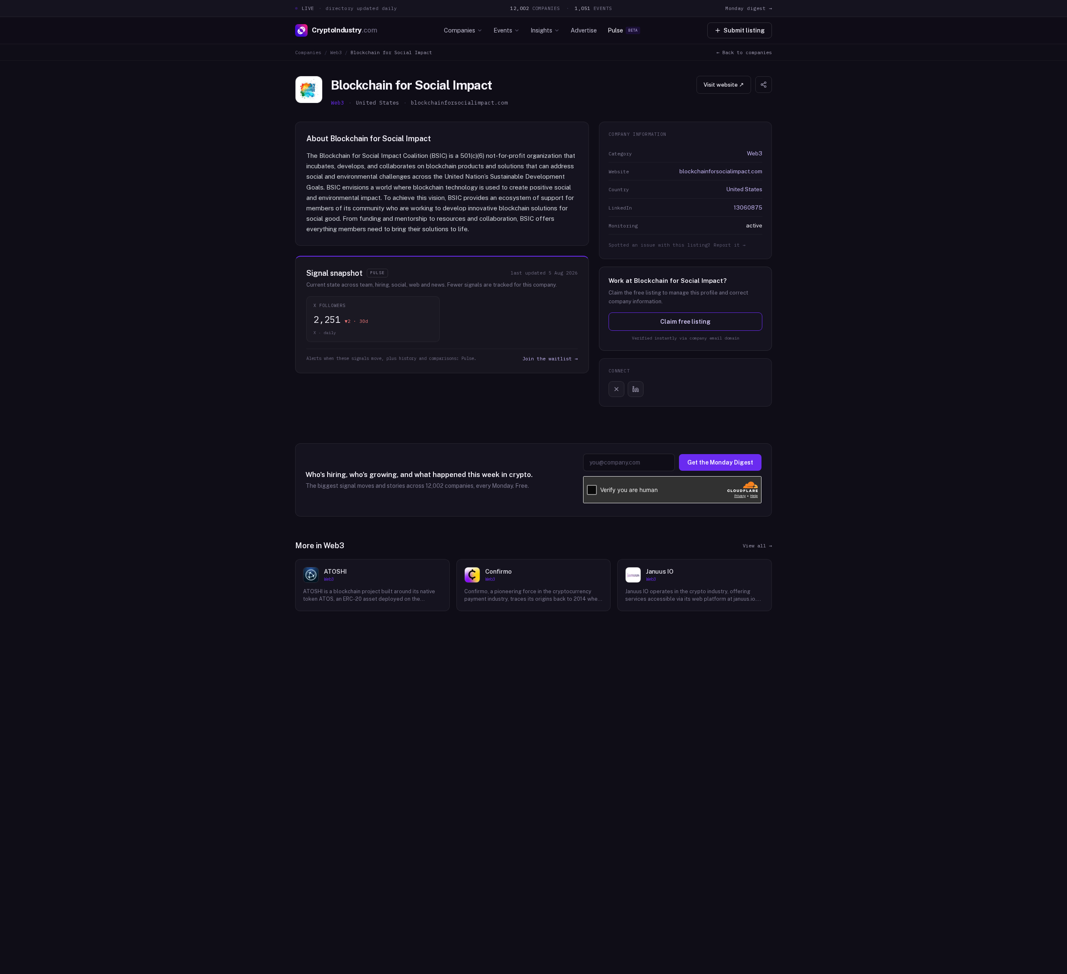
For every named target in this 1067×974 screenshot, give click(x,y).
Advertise (584, 30)
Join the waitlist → (550, 358)
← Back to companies (744, 52)
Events (502, 30)
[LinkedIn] (636, 389)
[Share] (763, 84)
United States (744, 189)
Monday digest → (748, 8)
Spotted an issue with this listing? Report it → (677, 245)
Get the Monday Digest (720, 462)
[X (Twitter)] (616, 389)
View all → (757, 545)
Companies (459, 30)
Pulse (623, 30)
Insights (541, 30)
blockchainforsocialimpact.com (720, 171)
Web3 (336, 52)
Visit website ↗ (724, 84)
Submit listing (744, 30)
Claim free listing (685, 321)
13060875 (748, 207)
